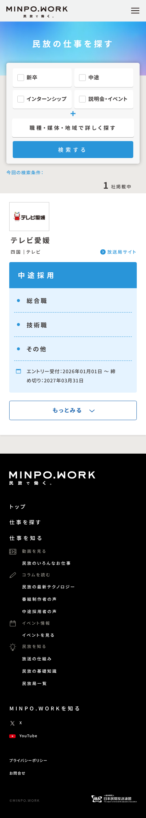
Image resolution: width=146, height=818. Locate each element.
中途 (93, 77)
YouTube (28, 736)
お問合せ (17, 773)
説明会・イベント (108, 99)
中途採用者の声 (39, 611)
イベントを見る (38, 635)
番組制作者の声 (39, 599)
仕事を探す (25, 522)
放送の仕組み (37, 659)
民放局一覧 (34, 683)
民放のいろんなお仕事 (46, 563)
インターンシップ (47, 99)
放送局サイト (122, 252)
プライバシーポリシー (28, 760)
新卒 (32, 77)
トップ (18, 506)
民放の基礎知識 (39, 671)
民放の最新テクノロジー (48, 587)
